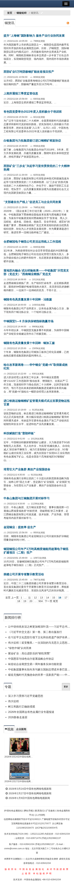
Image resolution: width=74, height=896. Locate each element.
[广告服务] (50, 810)
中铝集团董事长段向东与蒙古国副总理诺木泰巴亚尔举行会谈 (39, 669)
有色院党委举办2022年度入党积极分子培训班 (33, 111)
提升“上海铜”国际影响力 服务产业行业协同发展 (34, 35)
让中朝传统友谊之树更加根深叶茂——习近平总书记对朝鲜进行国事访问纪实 (39, 626)
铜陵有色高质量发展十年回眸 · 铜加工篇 (29, 342)
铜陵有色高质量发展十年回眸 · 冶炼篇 (28, 299)
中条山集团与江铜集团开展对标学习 (27, 498)
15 (53, 597)
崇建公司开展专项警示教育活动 (24, 574)
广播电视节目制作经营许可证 (56, 819)
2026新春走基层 (17, 717)
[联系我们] (39, 810)
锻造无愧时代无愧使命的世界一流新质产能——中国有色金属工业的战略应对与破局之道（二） (39, 674)
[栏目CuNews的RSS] (68, 23)
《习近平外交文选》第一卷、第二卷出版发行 (35, 631)
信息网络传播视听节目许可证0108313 (22, 819)
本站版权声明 (42, 873)
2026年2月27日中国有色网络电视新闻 (19, 781)
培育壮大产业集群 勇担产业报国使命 (27, 469)
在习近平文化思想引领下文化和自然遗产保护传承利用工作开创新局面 (39, 637)
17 (65, 597)
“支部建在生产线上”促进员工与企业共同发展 (32, 201)
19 (24, 601)
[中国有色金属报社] (13, 810)
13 (41, 597)
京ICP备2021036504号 (46, 828)
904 (40, 601)
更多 (66, 686)
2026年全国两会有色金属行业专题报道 (31, 711)
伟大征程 (13, 701)
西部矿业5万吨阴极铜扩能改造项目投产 (29, 71)
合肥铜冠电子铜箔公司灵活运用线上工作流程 (32, 241)
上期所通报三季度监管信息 (21, 93)
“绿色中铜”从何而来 (19, 648)
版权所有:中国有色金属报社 (25, 869)
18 (18, 601)
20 (30, 601)
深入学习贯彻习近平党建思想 (25, 695)
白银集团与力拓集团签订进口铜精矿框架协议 (32, 140)
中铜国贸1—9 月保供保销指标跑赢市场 (29, 321)
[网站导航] (28, 810)
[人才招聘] (40, 815)
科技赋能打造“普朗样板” (19, 433)
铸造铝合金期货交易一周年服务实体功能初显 (35, 664)
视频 (10, 729)
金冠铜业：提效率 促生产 (20, 527)
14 (47, 597)
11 (29, 597)
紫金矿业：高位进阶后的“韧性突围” (29, 653)
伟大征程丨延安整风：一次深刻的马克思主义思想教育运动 (39, 642)
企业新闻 (21, 729)
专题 (8, 687)
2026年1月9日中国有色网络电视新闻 (29, 798)
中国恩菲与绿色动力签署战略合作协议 (31, 658)
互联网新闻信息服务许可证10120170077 (31, 823)
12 (35, 597)
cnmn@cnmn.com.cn (14, 848)
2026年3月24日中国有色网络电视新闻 (19, 757)
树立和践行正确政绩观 (21, 706)
